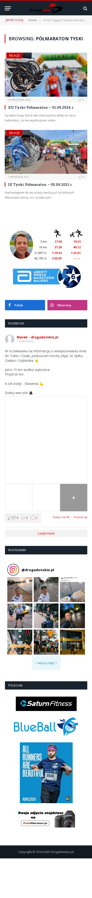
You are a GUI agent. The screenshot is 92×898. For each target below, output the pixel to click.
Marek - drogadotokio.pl (37, 337)
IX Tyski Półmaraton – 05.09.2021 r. (40, 184)
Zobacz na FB (61, 517)
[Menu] (8, 8)
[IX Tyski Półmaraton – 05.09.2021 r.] (46, 152)
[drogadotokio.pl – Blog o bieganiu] (46, 8)
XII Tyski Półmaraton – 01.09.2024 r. (41, 107)
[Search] (84, 8)
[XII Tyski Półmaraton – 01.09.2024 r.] (46, 74)
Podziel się (80, 517)
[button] (19, 589)
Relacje (14, 56)
